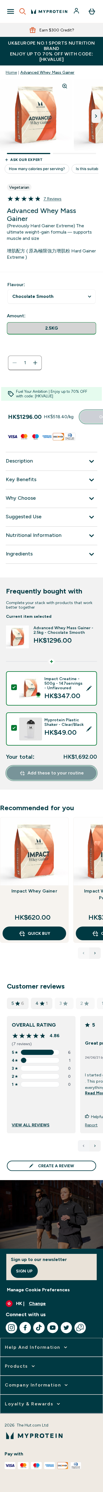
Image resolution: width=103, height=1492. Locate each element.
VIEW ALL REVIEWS (30, 1125)
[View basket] (92, 11)
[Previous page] (83, 1146)
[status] (25, 363)
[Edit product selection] (89, 688)
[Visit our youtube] (52, 1327)
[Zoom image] (64, 86)
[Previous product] (83, 953)
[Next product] (95, 953)
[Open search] (23, 11)
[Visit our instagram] (11, 1327)
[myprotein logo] (49, 11)
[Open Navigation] (10, 11)
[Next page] (95, 1146)
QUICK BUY (39, 933)
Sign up (24, 1271)
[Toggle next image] (96, 116)
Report (91, 1125)
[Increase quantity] (35, 363)
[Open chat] (80, 1327)
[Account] (77, 11)
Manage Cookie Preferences (38, 1289)
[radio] (51, 328)
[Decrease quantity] (14, 363)
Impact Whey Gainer (34, 891)
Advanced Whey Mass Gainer (47, 72)
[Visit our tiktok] (39, 1327)
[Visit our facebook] (25, 1327)
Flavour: (16, 284)
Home (11, 72)
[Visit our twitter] (66, 1327)
